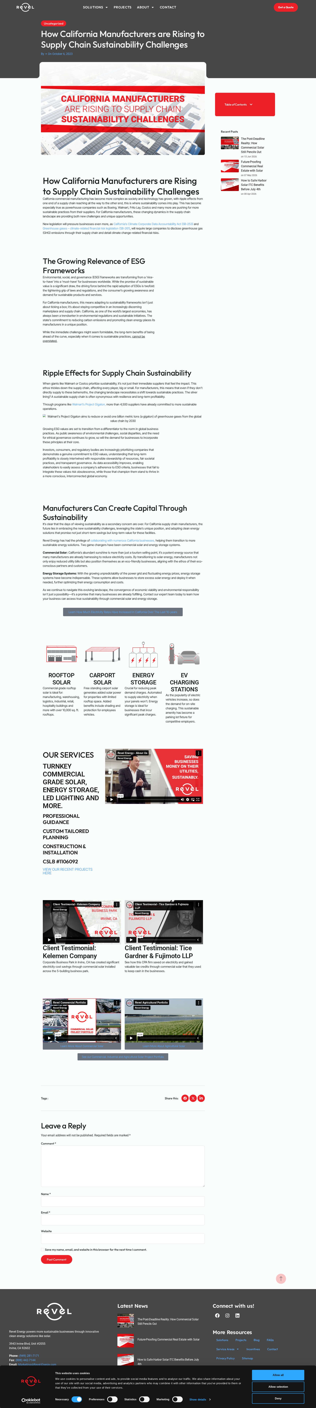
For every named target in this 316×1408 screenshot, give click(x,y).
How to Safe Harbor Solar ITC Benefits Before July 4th (253, 185)
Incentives (253, 1349)
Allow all (278, 1375)
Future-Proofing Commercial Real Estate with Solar (252, 166)
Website (46, 1231)
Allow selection (278, 1386)
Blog (256, 1340)
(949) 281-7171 (29, 1356)
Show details (197, 1399)
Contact (272, 1349)
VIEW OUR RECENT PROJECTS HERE (68, 871)
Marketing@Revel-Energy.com (37, 1364)
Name (46, 1194)
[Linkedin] (237, 1315)
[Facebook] (217, 1315)
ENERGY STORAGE (143, 679)
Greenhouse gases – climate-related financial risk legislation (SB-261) (86, 228)
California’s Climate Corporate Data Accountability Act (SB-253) (153, 224)
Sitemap (247, 1358)
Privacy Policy (225, 1358)
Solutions (222, 1340)
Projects (241, 1340)
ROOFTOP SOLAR (61, 679)
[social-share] (185, 1098)
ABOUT (143, 7)
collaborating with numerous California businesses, (123, 540)
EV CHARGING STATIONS (184, 682)
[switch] (112, 1399)
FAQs (270, 1340)
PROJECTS (122, 7)
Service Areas (225, 1349)
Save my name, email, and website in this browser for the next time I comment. (96, 1249)
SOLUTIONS (93, 7)
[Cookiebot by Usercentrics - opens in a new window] (31, 1401)
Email (45, 1212)
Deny (278, 1398)
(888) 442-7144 (25, 1360)
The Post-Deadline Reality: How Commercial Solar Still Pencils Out (253, 145)
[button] (251, 104)
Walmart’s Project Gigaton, (89, 404)
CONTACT (168, 7)
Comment (48, 1143)
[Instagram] (227, 1315)
